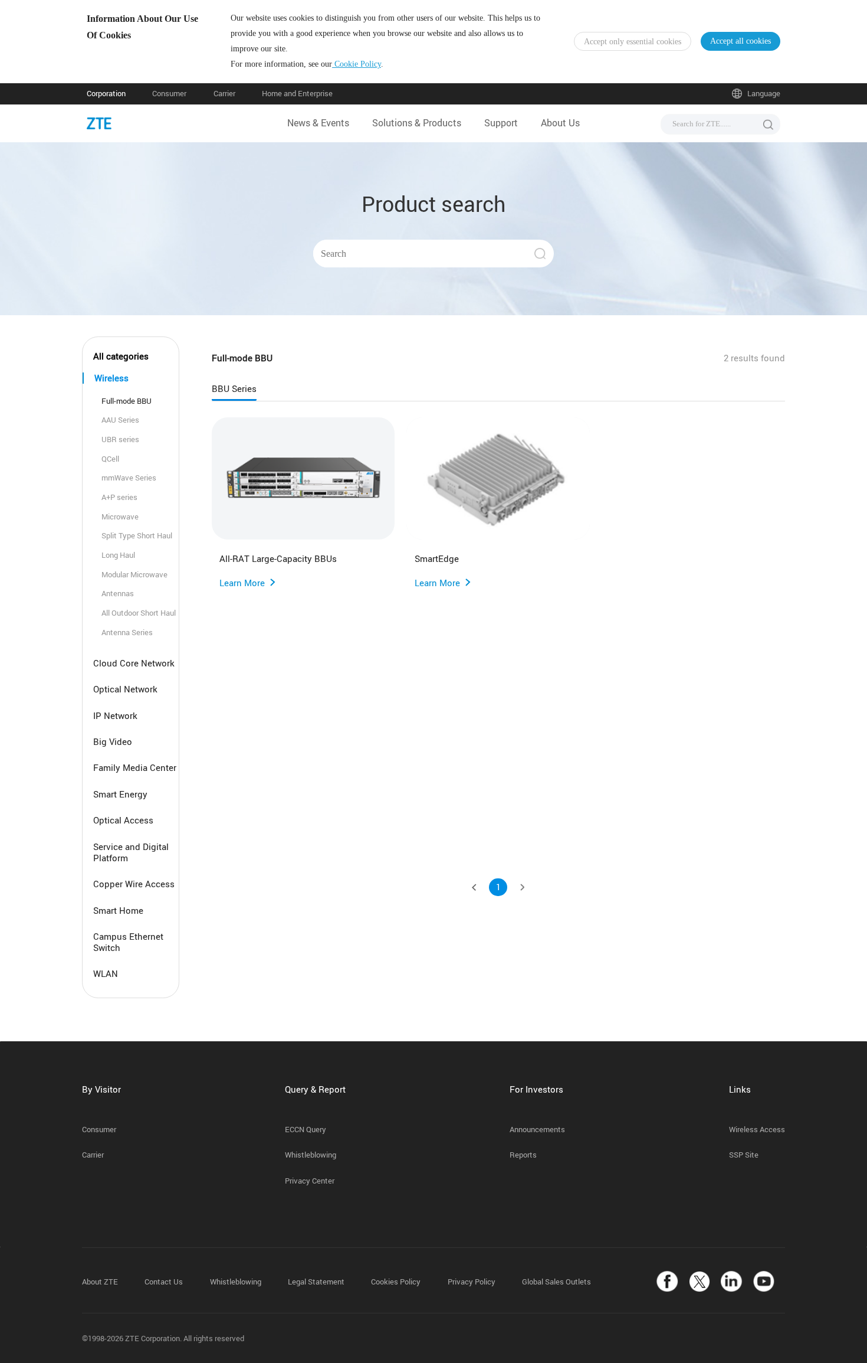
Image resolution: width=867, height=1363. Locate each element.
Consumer (169, 94)
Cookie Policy (356, 64)
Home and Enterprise (297, 94)
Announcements (537, 1130)
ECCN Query (305, 1130)
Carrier (224, 94)
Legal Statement (316, 1282)
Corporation (106, 94)
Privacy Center (309, 1181)
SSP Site (743, 1155)
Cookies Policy (396, 1282)
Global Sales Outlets (556, 1282)
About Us (560, 122)
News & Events (318, 122)
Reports (523, 1155)
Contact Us (163, 1282)
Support (501, 122)
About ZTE (100, 1282)
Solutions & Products (416, 122)
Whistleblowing (310, 1155)
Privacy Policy (471, 1282)
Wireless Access (757, 1130)
